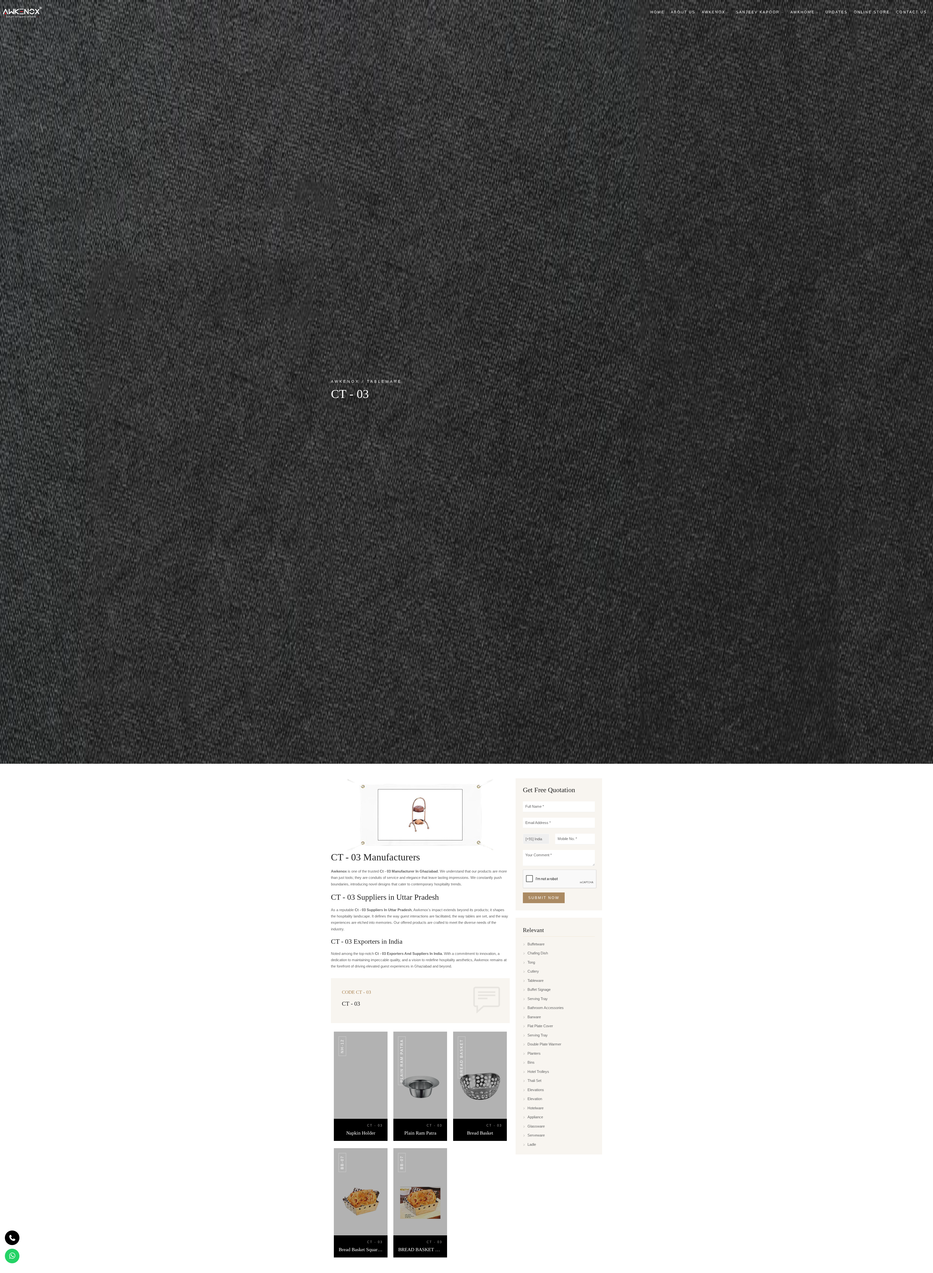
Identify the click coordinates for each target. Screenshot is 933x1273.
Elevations (535, 1090)
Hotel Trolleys (538, 1071)
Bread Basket (461, 1057)
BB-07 (342, 1162)
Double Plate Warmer (544, 1044)
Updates (836, 12)
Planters (534, 1053)
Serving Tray (537, 999)
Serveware (536, 1135)
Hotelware (535, 1108)
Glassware (536, 1126)
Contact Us (911, 12)
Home (657, 12)
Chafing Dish (537, 953)
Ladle (531, 1144)
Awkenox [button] (714, 12)
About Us (683, 12)
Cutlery (533, 971)
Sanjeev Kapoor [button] (758, 12)
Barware (534, 1017)
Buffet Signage (539, 989)
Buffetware (535, 944)
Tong (531, 962)
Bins (531, 1062)
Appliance (535, 1117)
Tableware (535, 980)
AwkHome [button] (803, 12)
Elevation (534, 1099)
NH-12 (342, 1046)
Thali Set (534, 1080)
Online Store (872, 12)
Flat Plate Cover (540, 1026)
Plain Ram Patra (402, 1060)
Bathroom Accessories (545, 1008)
